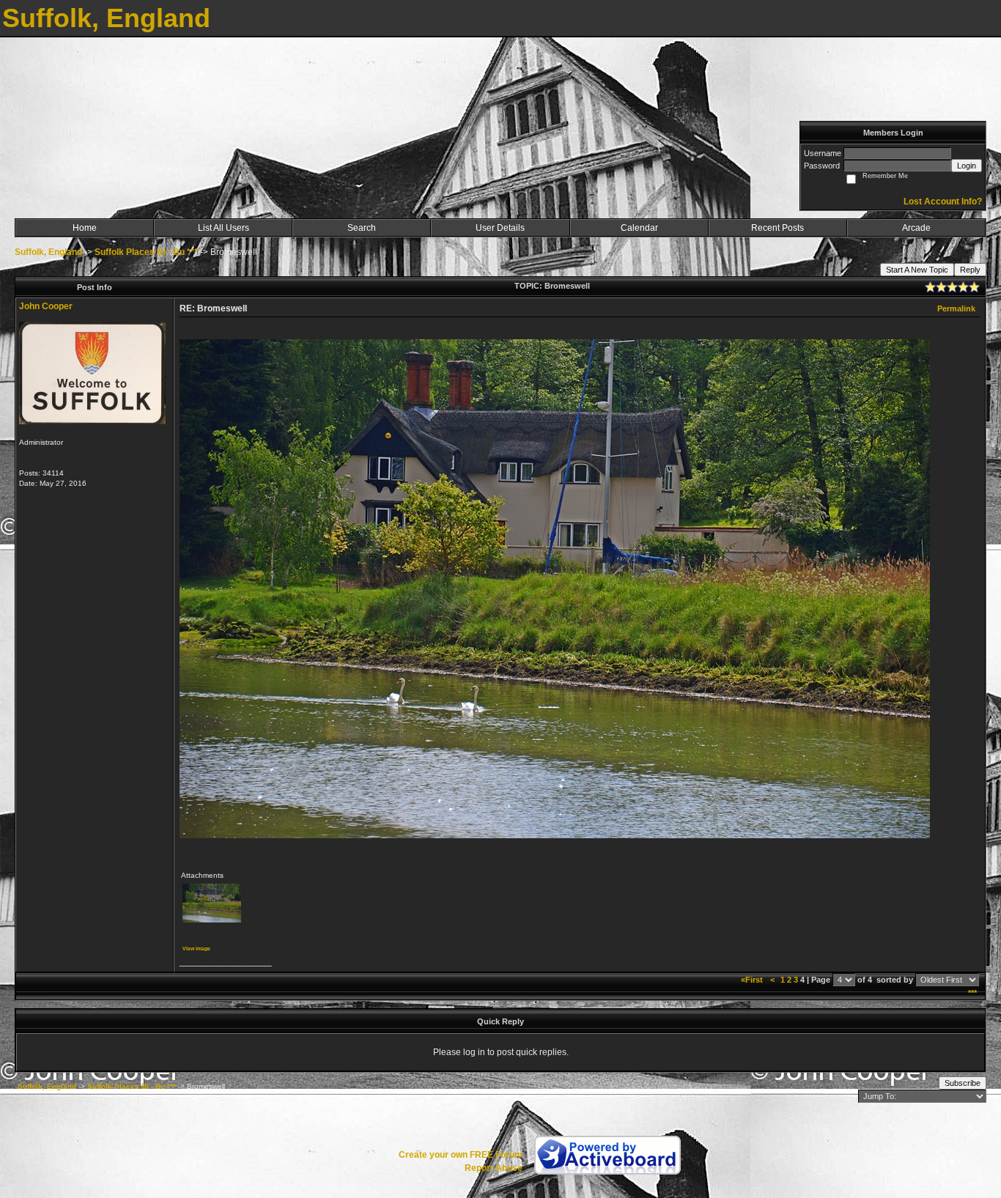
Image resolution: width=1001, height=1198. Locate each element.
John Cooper (46, 306)
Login (966, 165)
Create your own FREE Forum (460, 1155)
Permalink (956, 308)
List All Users (223, 228)
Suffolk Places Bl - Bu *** (146, 252)
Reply (970, 269)
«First (753, 979)
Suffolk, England (48, 252)
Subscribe (962, 1083)
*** (972, 992)
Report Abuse (493, 1168)
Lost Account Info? (943, 201)
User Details (500, 228)
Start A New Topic (917, 269)
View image (196, 948)
